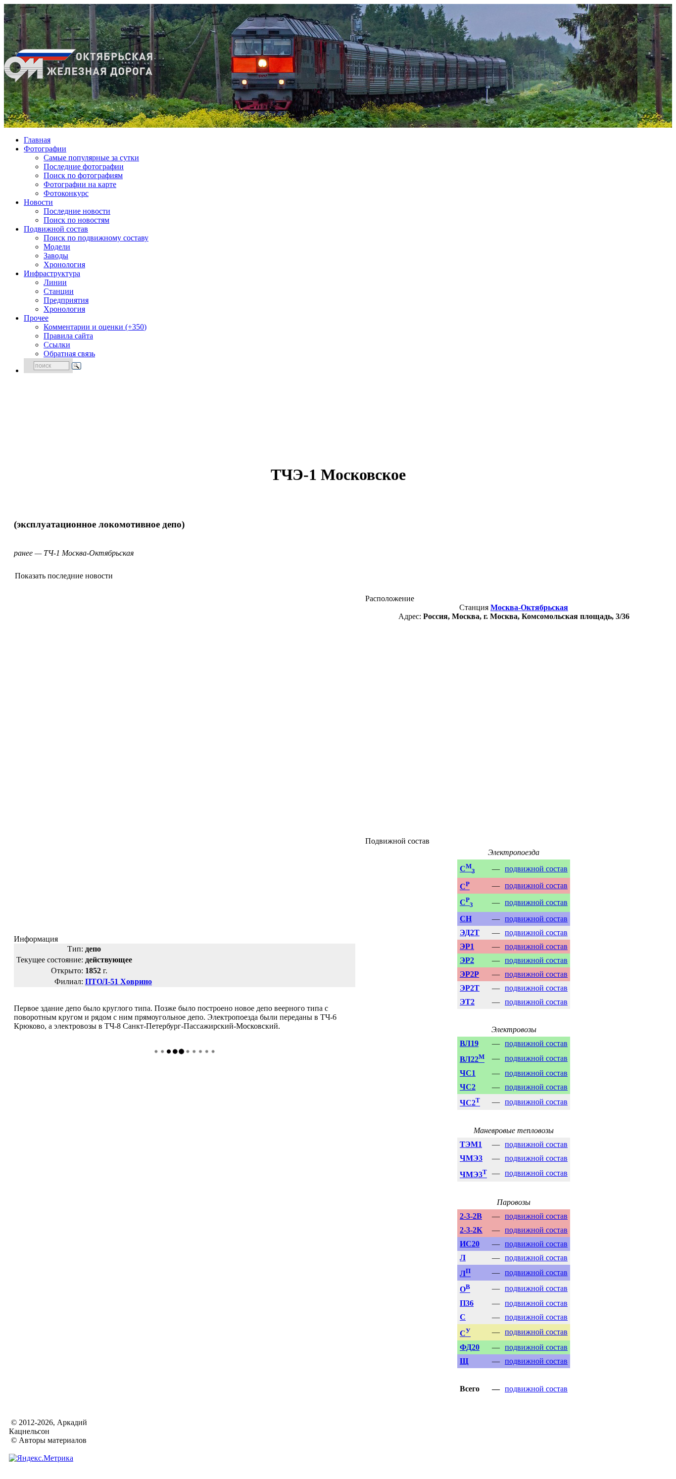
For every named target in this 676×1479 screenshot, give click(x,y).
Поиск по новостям (76, 220)
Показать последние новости (64, 576)
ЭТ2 (467, 1002)
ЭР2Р (469, 974)
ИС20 (470, 1244)
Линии (55, 282)
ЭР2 (467, 960)
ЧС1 (468, 1073)
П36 (467, 1303)
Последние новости (77, 211)
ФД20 (470, 1347)
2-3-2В (471, 1216)
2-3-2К (471, 1230)
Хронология (64, 264)
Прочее (36, 318)
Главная (37, 140)
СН (466, 918)
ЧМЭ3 (471, 1158)
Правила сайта (68, 336)
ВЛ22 (472, 1059)
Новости (38, 202)
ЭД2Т (470, 932)
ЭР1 (467, 946)
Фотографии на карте (80, 184)
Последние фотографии (84, 166)
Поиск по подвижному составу (96, 238)
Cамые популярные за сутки (91, 157)
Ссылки (57, 344)
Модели (57, 246)
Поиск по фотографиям (83, 175)
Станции (59, 291)
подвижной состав (536, 868)
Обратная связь (69, 353)
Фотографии (45, 148)
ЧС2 (468, 1087)
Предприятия (66, 300)
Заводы (56, 255)
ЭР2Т (470, 988)
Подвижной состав (56, 229)
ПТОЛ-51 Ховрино (118, 981)
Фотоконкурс (66, 193)
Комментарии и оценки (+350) (95, 327)
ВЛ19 (469, 1043)
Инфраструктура (52, 273)
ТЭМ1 (471, 1144)
